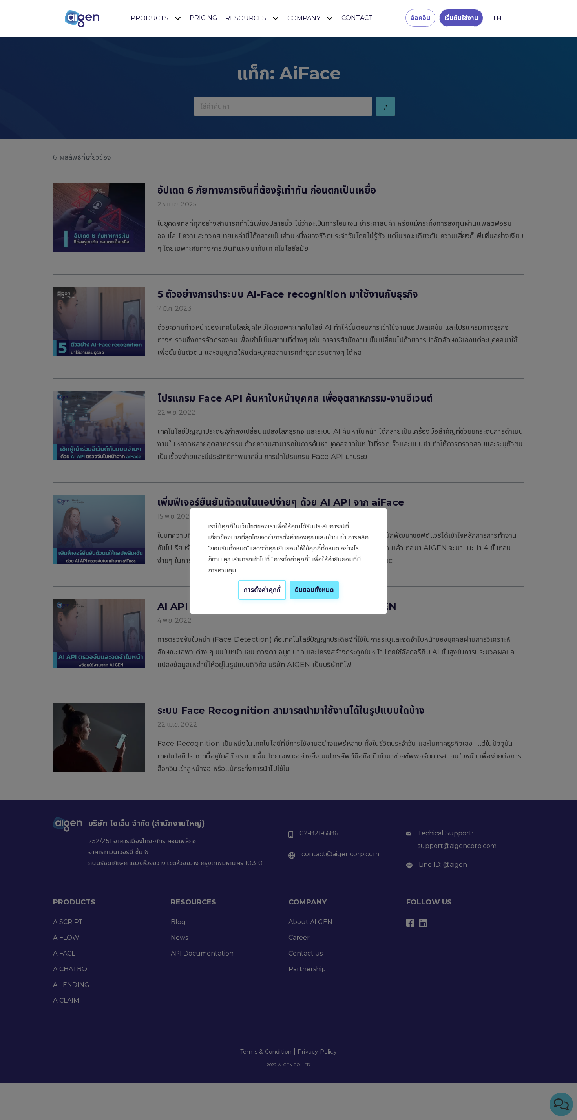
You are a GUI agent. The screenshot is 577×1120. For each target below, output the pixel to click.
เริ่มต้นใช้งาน (461, 18)
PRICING (203, 18)
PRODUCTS (149, 18)
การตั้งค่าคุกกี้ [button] (262, 590)
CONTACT (357, 18)
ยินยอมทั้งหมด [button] (314, 590)
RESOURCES (245, 18)
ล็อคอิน (420, 18)
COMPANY (303, 18)
